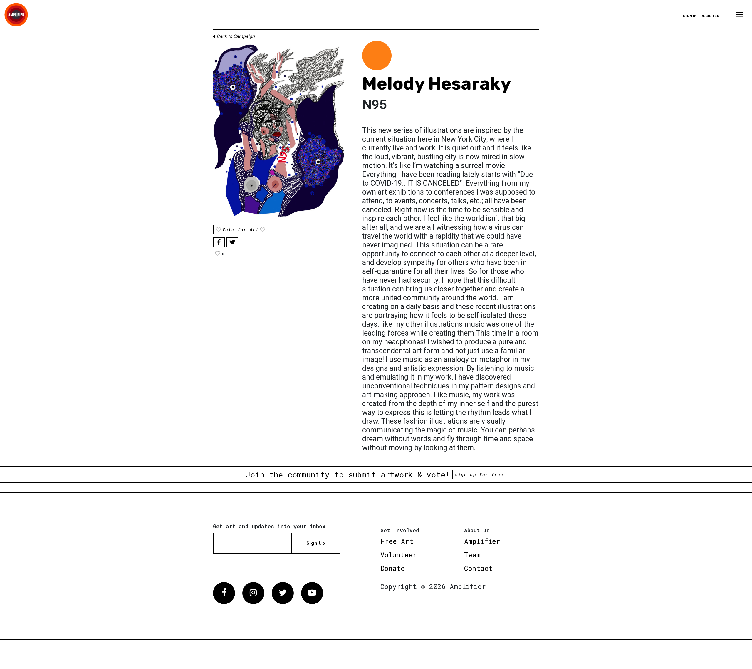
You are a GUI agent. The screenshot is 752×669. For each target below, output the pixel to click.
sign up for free (479, 474)
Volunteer (398, 554)
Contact (478, 568)
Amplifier (482, 541)
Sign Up (315, 543)
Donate (392, 568)
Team (472, 554)
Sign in (690, 16)
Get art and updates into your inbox (269, 526)
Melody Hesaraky (436, 83)
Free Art (396, 541)
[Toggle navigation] (740, 14)
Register (709, 16)
